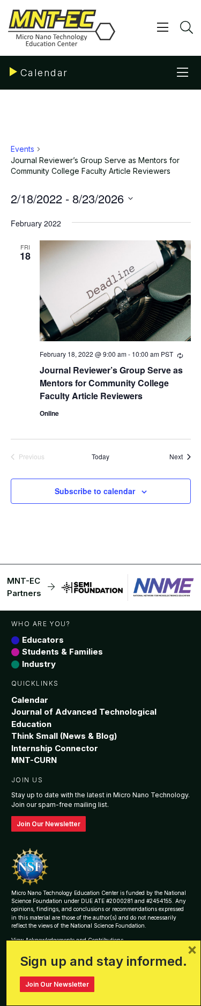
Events (22, 148)
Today (100, 456)
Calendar (29, 700)
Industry (39, 664)
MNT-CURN (34, 760)
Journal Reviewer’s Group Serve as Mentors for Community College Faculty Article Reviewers (111, 383)
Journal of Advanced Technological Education (84, 718)
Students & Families (62, 652)
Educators (43, 640)
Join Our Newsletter (48, 824)
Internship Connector (54, 748)
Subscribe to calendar (95, 491)
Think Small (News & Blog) (64, 736)
